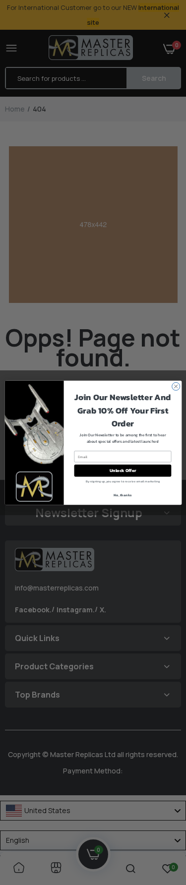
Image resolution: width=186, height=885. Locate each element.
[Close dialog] (176, 386)
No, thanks (122, 494)
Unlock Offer (122, 470)
